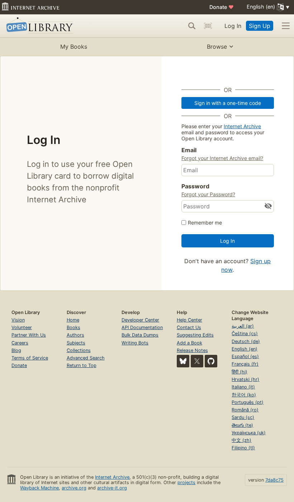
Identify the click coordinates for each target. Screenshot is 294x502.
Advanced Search (86, 358)
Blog (16, 350)
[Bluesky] (183, 361)
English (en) (244, 349)
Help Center (189, 320)
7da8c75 (274, 480)
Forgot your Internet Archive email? (222, 158)
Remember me (205, 222)
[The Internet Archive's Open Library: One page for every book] (38, 26)
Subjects (76, 343)
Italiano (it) (243, 387)
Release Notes (192, 350)
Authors (75, 335)
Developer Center (140, 320)
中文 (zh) (241, 440)
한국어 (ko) (244, 394)
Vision (18, 320)
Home (73, 320)
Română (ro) (245, 409)
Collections (79, 350)
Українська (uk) (249, 432)
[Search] (192, 26)
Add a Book (189, 343)
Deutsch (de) (246, 341)
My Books (73, 46)
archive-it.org (112, 488)
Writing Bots (135, 343)
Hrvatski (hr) (245, 379)
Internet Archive (242, 126)
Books (73, 327)
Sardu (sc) (243, 417)
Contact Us (189, 327)
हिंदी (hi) (239, 372)
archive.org (74, 488)
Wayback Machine (39, 488)
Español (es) (245, 356)
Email (188, 150)
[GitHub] (211, 361)
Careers (19, 343)
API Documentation (142, 327)
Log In (232, 25)
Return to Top (81, 365)
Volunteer (21, 327)
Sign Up (259, 25)
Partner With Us (28, 335)
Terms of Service (29, 358)
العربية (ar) (243, 326)
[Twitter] (197, 361)
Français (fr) (245, 364)
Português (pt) (248, 402)
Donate (221, 7)
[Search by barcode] (208, 26)
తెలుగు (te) (242, 425)
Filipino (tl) (243, 447)
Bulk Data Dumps (140, 335)
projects (186, 482)
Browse (217, 46)
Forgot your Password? (208, 194)
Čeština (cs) (245, 333)
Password (195, 186)
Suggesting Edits (195, 335)
